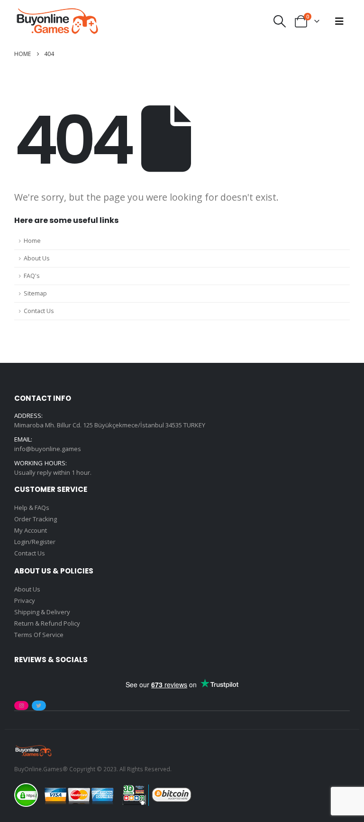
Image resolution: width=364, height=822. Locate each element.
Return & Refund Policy (47, 623)
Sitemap (35, 293)
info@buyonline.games (47, 448)
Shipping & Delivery (42, 612)
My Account (30, 530)
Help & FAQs (31, 507)
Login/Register (34, 541)
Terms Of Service (39, 634)
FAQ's (32, 276)
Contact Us (39, 311)
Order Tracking (35, 519)
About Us (37, 258)
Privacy (24, 600)
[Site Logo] (57, 21)
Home (32, 241)
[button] (280, 21)
